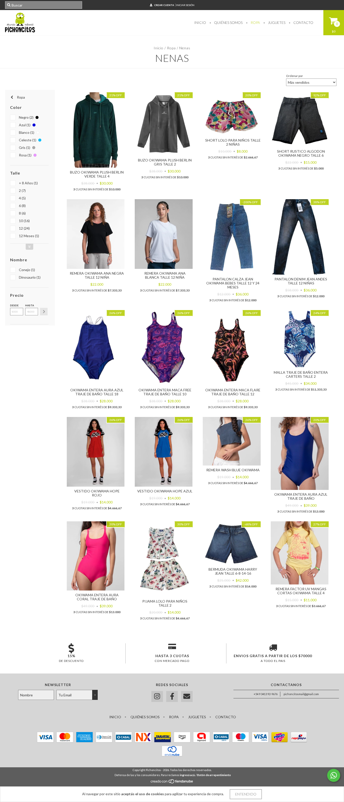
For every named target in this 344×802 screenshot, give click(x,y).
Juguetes (276, 22)
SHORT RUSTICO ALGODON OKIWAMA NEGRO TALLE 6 (301, 153)
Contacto (303, 22)
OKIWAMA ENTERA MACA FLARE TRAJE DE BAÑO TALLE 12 (232, 392)
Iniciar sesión (185, 5)
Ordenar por (294, 76)
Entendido (245, 794)
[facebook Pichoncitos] (172, 696)
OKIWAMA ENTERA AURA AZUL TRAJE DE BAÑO (300, 496)
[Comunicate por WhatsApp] (333, 775)
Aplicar (44, 311)
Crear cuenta (164, 5)
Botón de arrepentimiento (214, 775)
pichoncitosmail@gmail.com (301, 694)
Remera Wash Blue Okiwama (233, 470)
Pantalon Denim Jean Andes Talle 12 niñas (300, 281)
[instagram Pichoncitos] (157, 696)
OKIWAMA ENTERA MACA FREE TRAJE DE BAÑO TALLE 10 (165, 392)
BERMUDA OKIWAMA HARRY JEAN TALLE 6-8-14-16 (233, 571)
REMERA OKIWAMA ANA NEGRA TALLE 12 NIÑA (97, 275)
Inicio (200, 22)
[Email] (187, 696)
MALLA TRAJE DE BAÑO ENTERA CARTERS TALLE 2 (301, 374)
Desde (14, 305)
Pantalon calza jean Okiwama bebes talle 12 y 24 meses (232, 283)
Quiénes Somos (228, 22)
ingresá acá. (187, 775)
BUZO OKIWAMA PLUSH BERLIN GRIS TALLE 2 (165, 162)
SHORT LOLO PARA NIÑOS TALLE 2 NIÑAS (233, 142)
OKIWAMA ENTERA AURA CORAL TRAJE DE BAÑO (97, 597)
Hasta (29, 305)
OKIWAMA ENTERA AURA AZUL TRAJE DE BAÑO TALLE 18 (96, 392)
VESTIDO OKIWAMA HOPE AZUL (164, 491)
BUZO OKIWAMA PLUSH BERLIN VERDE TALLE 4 (97, 174)
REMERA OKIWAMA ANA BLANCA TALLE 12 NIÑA (165, 275)
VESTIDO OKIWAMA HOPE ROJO (97, 493)
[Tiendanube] (172, 782)
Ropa (255, 22)
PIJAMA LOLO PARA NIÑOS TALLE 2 (164, 603)
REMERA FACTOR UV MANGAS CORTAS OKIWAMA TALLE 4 (301, 591)
